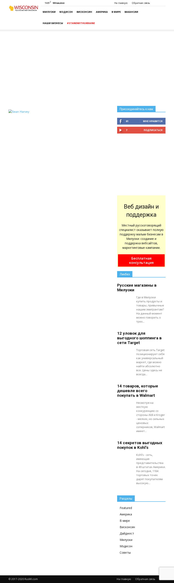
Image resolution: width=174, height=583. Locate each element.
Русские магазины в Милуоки (137, 287)
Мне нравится (153, 121)
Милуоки (49, 11)
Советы (125, 552)
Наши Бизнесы (53, 23)
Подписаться (153, 130)
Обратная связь (141, 2)
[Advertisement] (87, 65)
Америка (102, 11)
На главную (121, 2)
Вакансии (131, 11)
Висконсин (84, 11)
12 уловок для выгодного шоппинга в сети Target (139, 338)
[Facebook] (162, 3)
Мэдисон (66, 11)
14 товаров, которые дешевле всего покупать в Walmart (137, 391)
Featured (126, 508)
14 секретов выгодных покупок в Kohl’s (139, 445)
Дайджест (127, 533)
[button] (160, 18)
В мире (116, 11)
